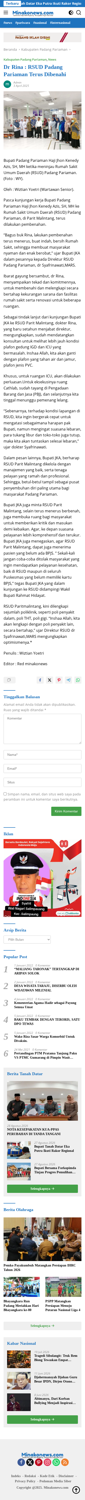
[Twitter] (30, 1462)
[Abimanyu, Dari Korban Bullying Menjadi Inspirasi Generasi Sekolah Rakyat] (19, 1402)
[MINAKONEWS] (32, 12)
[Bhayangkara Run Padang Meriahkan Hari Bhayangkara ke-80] (22, 1287)
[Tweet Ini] (49, 680)
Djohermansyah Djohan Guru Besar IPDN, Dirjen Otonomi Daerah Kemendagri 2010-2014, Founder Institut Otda (55, 1379)
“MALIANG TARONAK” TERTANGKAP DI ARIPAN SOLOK (46, 971)
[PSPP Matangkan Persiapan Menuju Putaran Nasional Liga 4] (63, 1287)
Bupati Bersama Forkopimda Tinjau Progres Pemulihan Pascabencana (55, 1170)
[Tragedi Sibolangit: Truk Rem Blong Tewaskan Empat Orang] (19, 1359)
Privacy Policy (25, 1481)
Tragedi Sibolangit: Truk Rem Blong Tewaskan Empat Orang (55, 1358)
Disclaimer (66, 1476)
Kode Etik (47, 1476)
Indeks (16, 1476)
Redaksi (30, 1476)
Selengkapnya (40, 1189)
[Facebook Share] (40, 680)
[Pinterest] (38, 1462)
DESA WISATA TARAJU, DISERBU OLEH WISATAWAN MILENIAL (45, 988)
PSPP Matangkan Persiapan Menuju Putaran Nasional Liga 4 (62, 1305)
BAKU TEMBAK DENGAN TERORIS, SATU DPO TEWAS (47, 1022)
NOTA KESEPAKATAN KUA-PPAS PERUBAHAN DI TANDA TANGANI (33, 1132)
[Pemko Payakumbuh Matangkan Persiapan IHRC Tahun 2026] (42, 1239)
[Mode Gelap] (71, 13)
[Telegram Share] (68, 680)
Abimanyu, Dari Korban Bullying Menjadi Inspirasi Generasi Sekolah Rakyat (53, 1401)
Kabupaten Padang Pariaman (25, 59)
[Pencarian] (78, 13)
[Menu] (7, 12)
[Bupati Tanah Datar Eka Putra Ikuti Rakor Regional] (19, 1150)
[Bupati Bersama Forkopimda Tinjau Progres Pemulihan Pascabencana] (19, 1171)
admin (17, 82)
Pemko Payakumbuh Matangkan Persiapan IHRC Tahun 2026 (40, 1267)
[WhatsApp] (56, 1462)
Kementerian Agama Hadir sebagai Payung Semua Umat (45, 1005)
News (52, 59)
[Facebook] (21, 1462)
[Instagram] (47, 1462)
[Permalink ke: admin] (7, 84)
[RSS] (65, 1462)
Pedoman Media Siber (55, 1481)
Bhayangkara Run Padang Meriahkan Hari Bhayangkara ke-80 (21, 1305)
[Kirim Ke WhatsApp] (77, 680)
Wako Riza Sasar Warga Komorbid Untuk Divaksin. (44, 1039)
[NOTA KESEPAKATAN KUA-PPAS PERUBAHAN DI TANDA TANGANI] (42, 1101)
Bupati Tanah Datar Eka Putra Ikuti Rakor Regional (54, 1149)
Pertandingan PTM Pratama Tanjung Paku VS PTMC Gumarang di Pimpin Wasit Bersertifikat (45, 1056)
